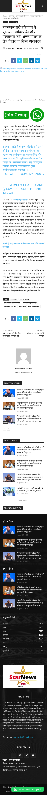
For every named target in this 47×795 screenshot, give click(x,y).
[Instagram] (20, 755)
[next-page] (8, 429)
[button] (27, 789)
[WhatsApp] (25, 60)
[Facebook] (13, 60)
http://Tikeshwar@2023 (23, 372)
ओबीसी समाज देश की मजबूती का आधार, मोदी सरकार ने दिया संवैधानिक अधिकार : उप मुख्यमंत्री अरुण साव (29, 405)
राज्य (11, 22)
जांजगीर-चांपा (6, 409)
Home (5, 16)
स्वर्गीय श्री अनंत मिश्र (34, 306)
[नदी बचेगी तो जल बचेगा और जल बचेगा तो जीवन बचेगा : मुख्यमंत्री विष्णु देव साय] (9, 491)
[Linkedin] (31, 60)
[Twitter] (19, 60)
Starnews (13, 299)
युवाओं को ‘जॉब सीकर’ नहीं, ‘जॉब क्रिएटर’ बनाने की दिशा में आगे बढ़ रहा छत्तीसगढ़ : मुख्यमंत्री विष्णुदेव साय (30, 392)
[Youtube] (33, 755)
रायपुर (15, 22)
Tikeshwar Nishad (15, 48)
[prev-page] (4, 429)
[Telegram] (37, 60)
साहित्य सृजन (22, 306)
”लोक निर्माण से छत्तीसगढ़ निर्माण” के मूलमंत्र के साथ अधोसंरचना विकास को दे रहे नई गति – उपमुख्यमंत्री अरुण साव (30, 418)
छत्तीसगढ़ (11, 16)
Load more (23, 500)
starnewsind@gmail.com (23, 737)
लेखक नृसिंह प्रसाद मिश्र (10, 306)
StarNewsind (24, 299)
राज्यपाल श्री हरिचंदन (20, 199)
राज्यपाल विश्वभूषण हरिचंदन (29, 303)
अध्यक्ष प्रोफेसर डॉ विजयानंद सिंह (12, 303)
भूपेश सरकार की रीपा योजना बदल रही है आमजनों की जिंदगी (12, 336)
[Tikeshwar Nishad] (4, 48)
